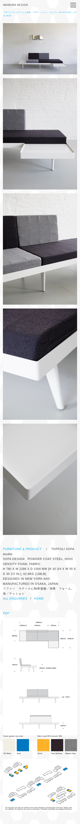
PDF (6, 613)
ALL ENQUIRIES (15, 598)
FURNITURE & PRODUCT (22, 549)
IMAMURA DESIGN (15, 4)
